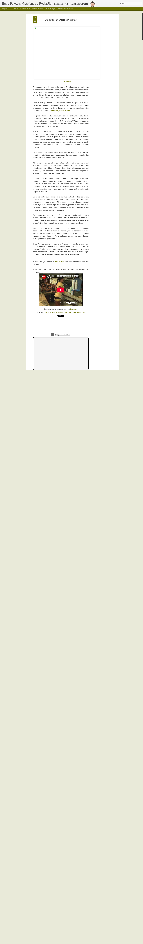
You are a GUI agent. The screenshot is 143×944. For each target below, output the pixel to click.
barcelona (47, 312)
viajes (79, 312)
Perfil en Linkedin (37, 9)
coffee (70, 312)
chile (65, 312)
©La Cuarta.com (67, 81)
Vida (28, 9)
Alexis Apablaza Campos (76, 3)
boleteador (73, 309)
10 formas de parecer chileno (59, 110)
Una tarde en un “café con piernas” (61, 19)
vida (83, 312)
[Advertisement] (61, 326)
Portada (15, 9)
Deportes (23, 9)
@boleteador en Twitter (65, 9)
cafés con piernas (57, 312)
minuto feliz (59, 261)
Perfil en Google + (50, 9)
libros (74, 312)
